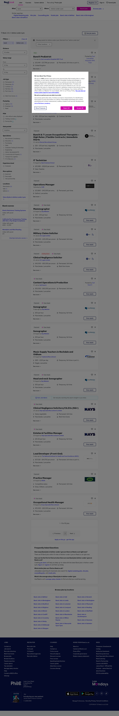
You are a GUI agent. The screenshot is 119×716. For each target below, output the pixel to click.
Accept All (80, 108)
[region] (60, 92)
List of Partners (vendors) (42, 103)
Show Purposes (40, 108)
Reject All (66, 108)
